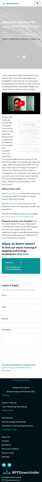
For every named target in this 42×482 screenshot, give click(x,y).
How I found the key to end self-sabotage (12, 268)
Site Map (5, 457)
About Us (6, 437)
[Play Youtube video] (21, 103)
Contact (5, 441)
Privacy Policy (8, 453)
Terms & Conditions (10, 449)
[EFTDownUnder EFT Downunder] (10, 3)
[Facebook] (4, 465)
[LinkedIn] (9, 465)
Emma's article (13, 193)
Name (4, 295)
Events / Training (9, 403)
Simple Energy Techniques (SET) (21, 391)
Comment (6, 329)
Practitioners (7, 418)
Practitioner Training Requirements (17, 426)
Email (4, 307)
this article (14, 203)
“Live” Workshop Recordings (14, 407)
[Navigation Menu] (37, 3)
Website (5, 318)
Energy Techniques (21, 387)
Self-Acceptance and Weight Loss (18, 216)
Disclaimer (6, 445)
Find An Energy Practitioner (14, 422)
